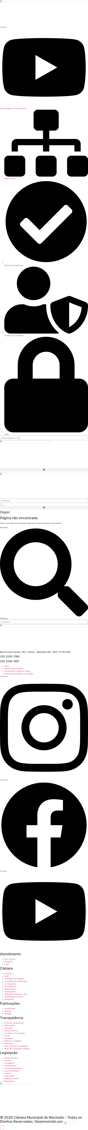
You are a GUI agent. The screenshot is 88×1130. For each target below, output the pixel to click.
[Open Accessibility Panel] (2, 1127)
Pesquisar (4, 527)
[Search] (2, 505)
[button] (44, 470)
